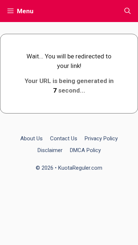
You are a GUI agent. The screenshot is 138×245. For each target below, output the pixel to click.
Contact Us (63, 138)
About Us (31, 138)
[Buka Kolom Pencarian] (127, 11)
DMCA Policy (85, 150)
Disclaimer (50, 150)
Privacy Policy (101, 138)
